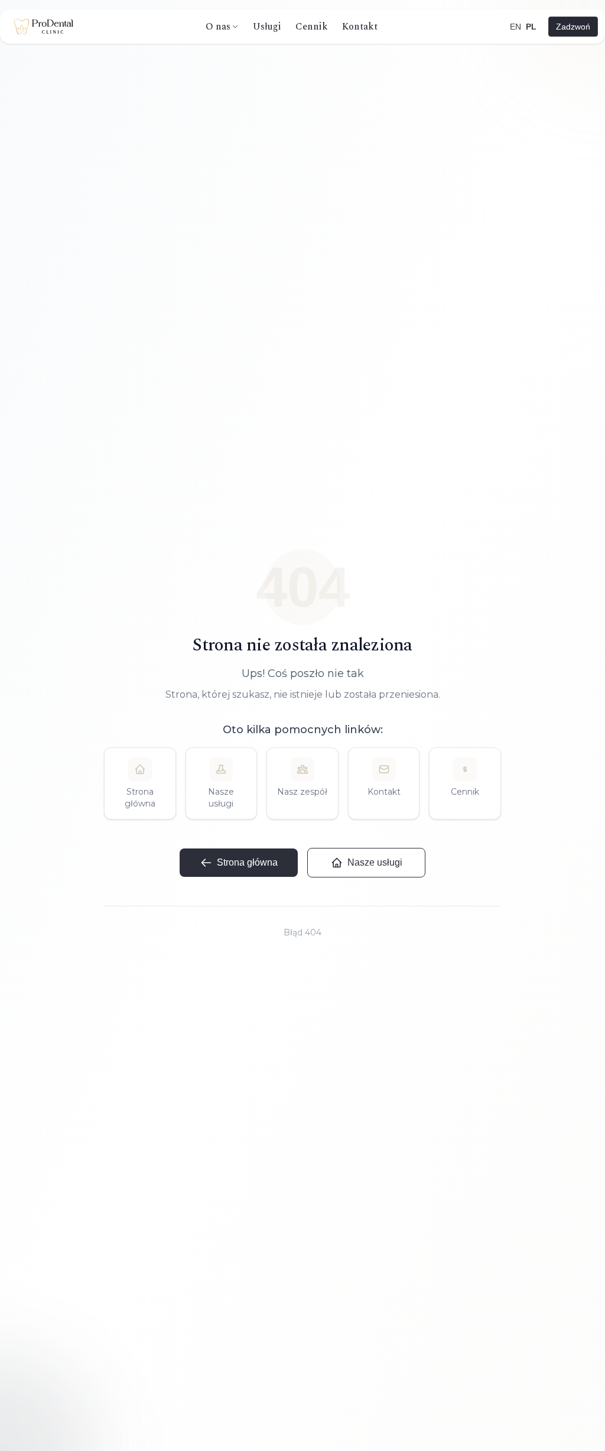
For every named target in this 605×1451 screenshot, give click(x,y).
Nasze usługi (374, 862)
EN (515, 26)
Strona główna (247, 862)
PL (531, 26)
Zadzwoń (573, 26)
